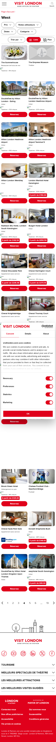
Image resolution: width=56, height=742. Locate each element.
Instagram (23, 653)
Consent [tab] (10, 334)
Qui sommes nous (37, 709)
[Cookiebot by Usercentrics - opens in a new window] (41, 326)
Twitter (42, 653)
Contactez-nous (8, 709)
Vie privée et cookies (11, 724)
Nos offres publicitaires (12, 714)
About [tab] (46, 334)
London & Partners (11, 702)
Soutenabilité (35, 714)
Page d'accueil (7, 11)
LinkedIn (33, 653)
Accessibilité (7, 719)
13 (47, 603)
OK (28, 414)
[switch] (49, 386)
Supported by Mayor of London (38, 702)
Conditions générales (39, 719)
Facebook (52, 653)
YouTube (13, 653)
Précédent (2, 603)
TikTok (4, 653)
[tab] (34, 39)
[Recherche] (52, 4)
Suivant (54, 603)
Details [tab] (28, 334)
